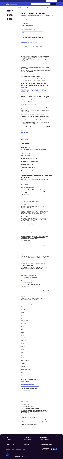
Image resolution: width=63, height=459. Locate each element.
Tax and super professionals (44, 7)
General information (24, 139)
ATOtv (24, 449)
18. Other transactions (26, 32)
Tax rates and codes (10, 442)
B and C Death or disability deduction (27, 384)
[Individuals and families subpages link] (17, 11)
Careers (13, 449)
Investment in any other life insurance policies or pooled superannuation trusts (34, 92)
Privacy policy (18, 449)
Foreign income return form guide (32, 74)
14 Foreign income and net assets (27, 25)
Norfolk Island (26, 442)
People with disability (27, 439)
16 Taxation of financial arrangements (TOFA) (29, 29)
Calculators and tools (10, 444)
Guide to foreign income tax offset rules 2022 (29, 277)
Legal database (9, 24)
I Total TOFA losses (24, 132)
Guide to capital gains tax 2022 (26, 282)
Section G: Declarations (28, 426)
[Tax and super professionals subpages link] (17, 19)
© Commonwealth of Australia (16, 456)
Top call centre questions (45, 439)
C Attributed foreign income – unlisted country (29, 42)
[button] (34, 19)
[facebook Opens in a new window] (51, 449)
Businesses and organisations (32, 7)
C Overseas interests (24, 184)
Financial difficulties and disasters (46, 444)
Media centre (9, 439)
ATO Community (9, 22)
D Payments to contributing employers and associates (30, 386)
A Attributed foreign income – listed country (28, 40)
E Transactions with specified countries (27, 187)
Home (14, 7)
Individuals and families (21, 7)
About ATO (8, 449)
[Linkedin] (54, 449)
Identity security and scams (45, 442)
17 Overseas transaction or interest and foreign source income (32, 31)
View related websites (25, 456)
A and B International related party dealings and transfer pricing (31, 182)
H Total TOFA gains (24, 130)
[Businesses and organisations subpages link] (17, 15)
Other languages (26, 444)
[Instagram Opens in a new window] (56, 449)
